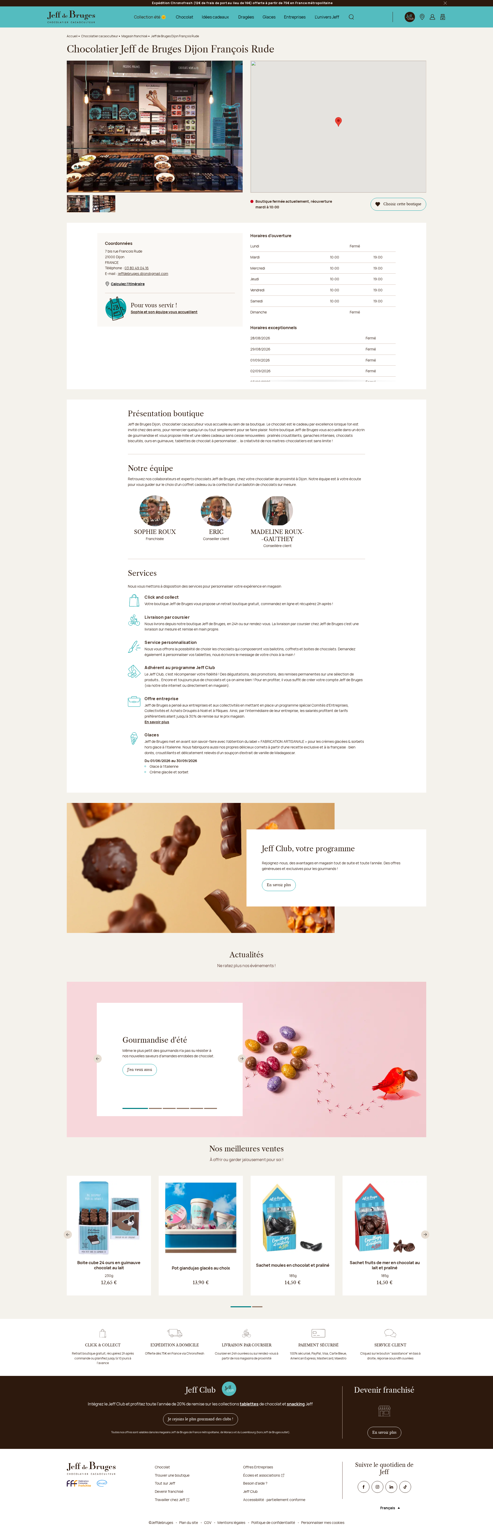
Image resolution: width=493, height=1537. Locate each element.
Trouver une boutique (172, 1475)
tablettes (249, 1404)
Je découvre (140, 1080)
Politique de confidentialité (273, 1522)
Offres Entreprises (258, 1467)
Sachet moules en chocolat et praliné (292, 1265)
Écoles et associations (261, 1475)
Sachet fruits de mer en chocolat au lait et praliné (385, 1265)
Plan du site (188, 1522)
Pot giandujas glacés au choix (201, 1268)
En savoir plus (157, 721)
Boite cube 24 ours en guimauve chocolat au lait (108, 1265)
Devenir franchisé (169, 1491)
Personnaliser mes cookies (322, 1522)
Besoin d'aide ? (255, 1483)
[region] (323, 357)
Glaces (269, 17)
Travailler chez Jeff (170, 1499)
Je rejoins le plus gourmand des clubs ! (200, 1419)
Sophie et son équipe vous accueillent (164, 311)
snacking (296, 1404)
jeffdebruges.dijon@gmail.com (143, 273)
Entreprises (295, 17)
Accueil (72, 36)
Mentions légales (231, 1522)
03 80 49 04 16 (137, 267)
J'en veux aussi (142, 1070)
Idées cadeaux (215, 17)
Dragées (246, 17)
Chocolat (184, 17)
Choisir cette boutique (402, 204)
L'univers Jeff (327, 17)
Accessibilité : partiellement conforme (274, 1499)
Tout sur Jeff (165, 1483)
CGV (207, 1522)
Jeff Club (250, 1491)
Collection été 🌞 (150, 17)
